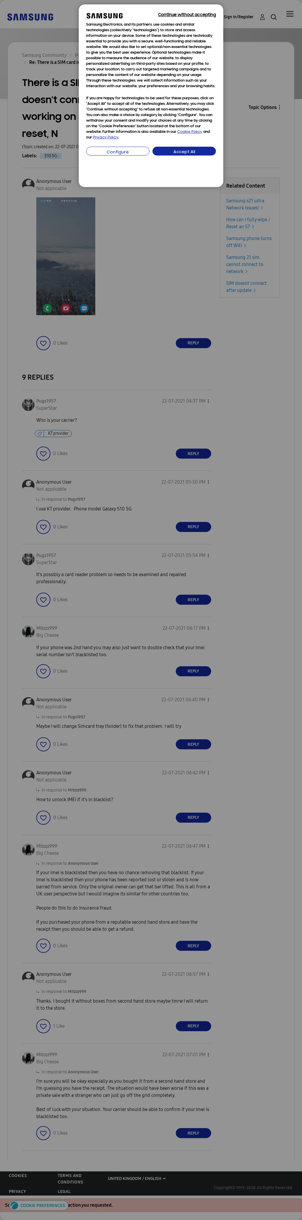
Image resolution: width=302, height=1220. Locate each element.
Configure (118, 152)
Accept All (184, 152)
